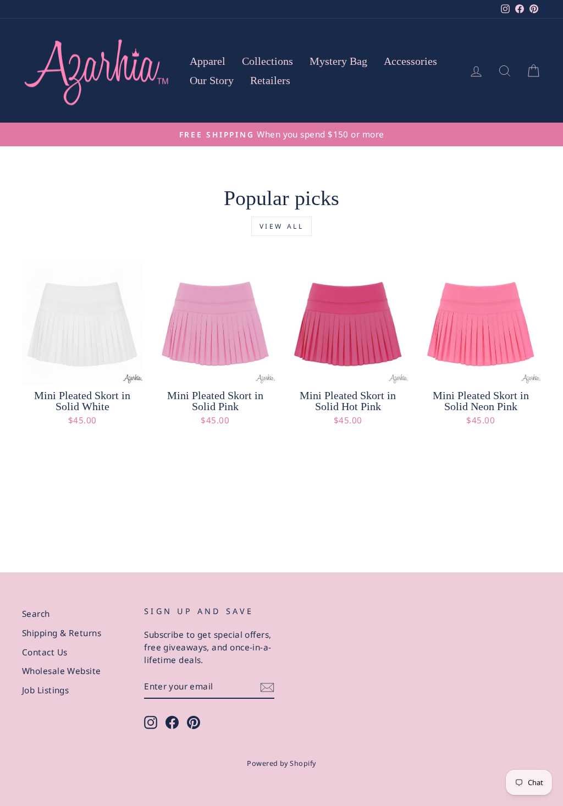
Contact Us (45, 652)
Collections (267, 61)
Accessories (410, 61)
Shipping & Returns (61, 632)
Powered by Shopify (281, 763)
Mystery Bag (338, 61)
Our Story (212, 80)
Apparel (207, 61)
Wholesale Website (61, 670)
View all (282, 226)
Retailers (270, 80)
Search (36, 613)
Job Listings (45, 689)
